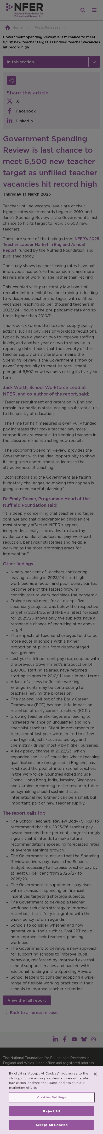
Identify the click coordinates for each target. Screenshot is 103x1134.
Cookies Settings (51, 1097)
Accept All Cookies (51, 1125)
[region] (51, 1100)
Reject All (51, 1111)
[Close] (95, 1074)
